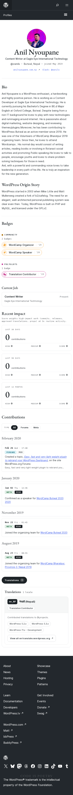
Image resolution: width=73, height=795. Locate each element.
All (14, 427)
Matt (8, 730)
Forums (24, 427)
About (7, 666)
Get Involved (45, 695)
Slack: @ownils (51, 70)
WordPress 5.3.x (40, 623)
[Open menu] (67, 5)
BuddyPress (12, 742)
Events (41, 701)
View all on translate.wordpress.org (30, 638)
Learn (6, 695)
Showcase (43, 666)
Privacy (8, 684)
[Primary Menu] (65, 15)
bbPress (10, 736)
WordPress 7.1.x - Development (26, 630)
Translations (14, 580)
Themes (42, 672)
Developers (10, 707)
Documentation (13, 701)
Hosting (8, 678)
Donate (43, 707)
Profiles (7, 15)
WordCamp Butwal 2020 (53, 532)
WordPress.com (14, 724)
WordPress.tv (13, 713)
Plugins (41, 678)
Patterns (42, 684)
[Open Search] (57, 5)
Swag (42, 713)
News (7, 672)
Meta (36, 427)
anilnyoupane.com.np (25, 70)
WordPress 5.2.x (18, 623)
